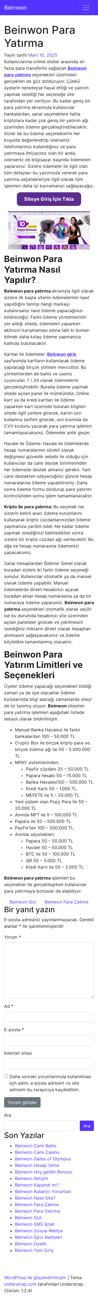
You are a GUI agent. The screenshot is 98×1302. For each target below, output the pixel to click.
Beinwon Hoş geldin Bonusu (43, 1172)
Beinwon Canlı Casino (37, 1152)
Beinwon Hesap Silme (37, 1165)
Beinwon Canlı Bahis (35, 1145)
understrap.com (20, 1284)
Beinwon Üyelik (31, 1243)
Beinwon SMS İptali (34, 1224)
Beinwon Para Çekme (67, 902)
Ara (7, 1115)
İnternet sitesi (18, 1053)
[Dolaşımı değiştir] (86, 7)
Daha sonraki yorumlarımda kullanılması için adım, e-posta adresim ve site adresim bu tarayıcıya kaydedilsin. (50, 1083)
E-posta (14, 1029)
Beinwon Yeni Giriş (34, 1250)
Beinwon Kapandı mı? (37, 1185)
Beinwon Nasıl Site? (35, 1198)
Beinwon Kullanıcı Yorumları (43, 1191)
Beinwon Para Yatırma (37, 1211)
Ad (8, 1006)
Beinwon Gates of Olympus (43, 1158)
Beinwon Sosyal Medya (39, 1230)
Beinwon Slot (22, 902)
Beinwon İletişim (31, 1178)
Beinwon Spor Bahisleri (38, 1237)
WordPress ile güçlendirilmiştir (35, 1277)
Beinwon (15, 7)
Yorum (12, 937)
